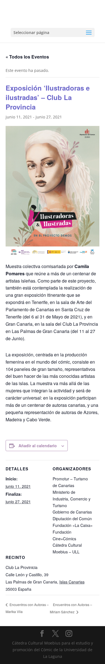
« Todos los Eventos (27, 56)
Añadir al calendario (37, 445)
